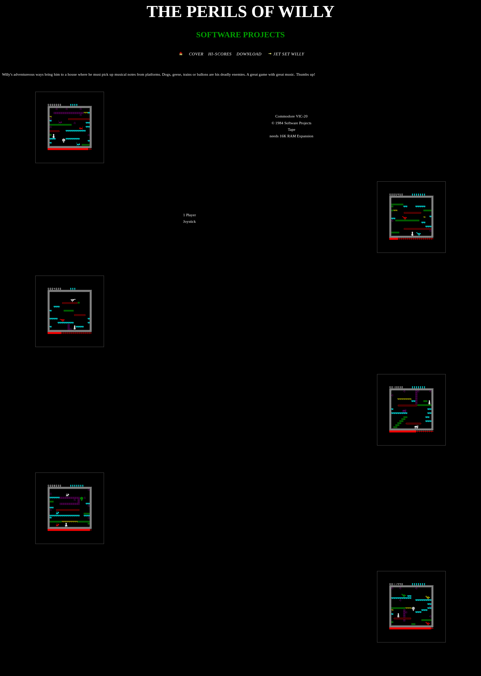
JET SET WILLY (288, 54)
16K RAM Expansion (296, 136)
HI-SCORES (220, 54)
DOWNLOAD (249, 54)
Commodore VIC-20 (291, 116)
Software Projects (297, 123)
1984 (279, 123)
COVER (196, 54)
